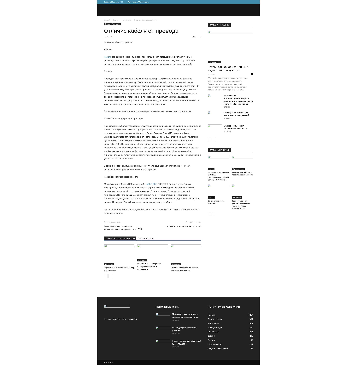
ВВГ (155, 184)
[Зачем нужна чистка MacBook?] (218, 191)
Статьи (116, 20)
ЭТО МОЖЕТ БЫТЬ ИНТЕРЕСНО (120, 239)
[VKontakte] (246, 2)
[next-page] (110, 276)
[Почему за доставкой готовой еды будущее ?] (163, 344)
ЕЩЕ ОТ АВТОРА (145, 239)
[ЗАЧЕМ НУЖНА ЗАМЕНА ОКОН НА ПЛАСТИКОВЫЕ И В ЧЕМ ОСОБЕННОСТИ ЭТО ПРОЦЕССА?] (218, 163)
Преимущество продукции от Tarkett (183, 226)
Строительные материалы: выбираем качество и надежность (149, 266)
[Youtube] (251, 2)
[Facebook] (232, 2)
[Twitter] (237, 2)
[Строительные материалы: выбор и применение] (119, 254)
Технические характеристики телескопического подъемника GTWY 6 (123, 227)
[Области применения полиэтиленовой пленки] (215, 129)
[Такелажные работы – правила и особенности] (242, 163)
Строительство (238, 169)
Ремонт (211, 197)
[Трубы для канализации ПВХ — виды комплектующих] (230, 47)
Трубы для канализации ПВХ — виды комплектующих (229, 68)
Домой (107, 20)
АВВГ (149, 184)
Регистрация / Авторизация (138, 2)
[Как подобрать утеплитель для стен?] (163, 331)
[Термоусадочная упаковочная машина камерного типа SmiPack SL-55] (242, 191)
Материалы (126, 20)
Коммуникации (214, 62)
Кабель (107, 56)
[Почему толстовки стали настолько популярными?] (215, 116)
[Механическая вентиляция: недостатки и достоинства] (163, 317)
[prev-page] (106, 276)
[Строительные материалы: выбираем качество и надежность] (152, 252)
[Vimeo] (242, 2)
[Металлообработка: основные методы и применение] (186, 254)
